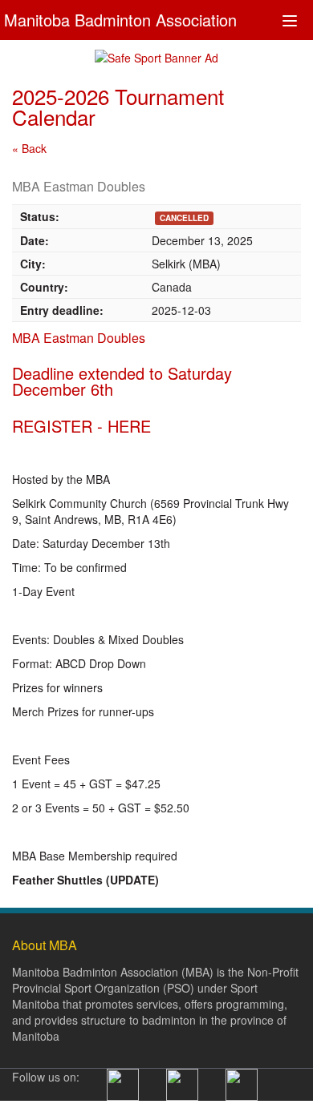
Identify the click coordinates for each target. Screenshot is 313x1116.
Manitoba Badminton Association (120, 18)
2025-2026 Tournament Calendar (118, 106)
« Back (29, 148)
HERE (129, 425)
